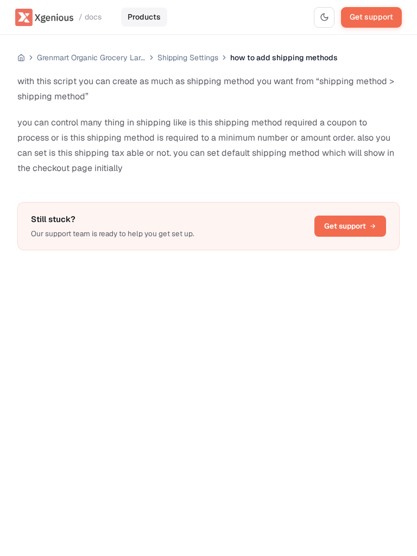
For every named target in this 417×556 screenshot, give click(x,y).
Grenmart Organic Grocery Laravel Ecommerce (91, 57)
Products (144, 17)
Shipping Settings (187, 57)
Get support (371, 17)
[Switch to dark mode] (324, 17)
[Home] (21, 57)
